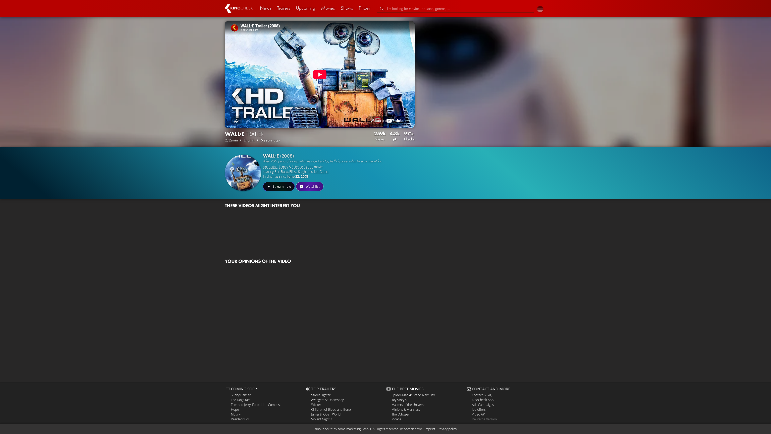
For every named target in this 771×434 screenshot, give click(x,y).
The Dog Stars (240, 400)
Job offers (478, 409)
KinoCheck (321, 429)
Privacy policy (447, 429)
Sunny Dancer (241, 395)
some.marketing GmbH (354, 429)
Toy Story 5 (399, 400)
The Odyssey (400, 414)
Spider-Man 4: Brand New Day (413, 395)
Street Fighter (320, 395)
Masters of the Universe (408, 405)
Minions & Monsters (406, 409)
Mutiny (236, 414)
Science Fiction (302, 167)
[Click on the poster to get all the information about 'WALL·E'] (243, 173)
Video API (478, 414)
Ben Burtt (281, 171)
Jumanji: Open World (326, 414)
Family (283, 167)
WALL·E (278, 156)
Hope (235, 409)
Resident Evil (240, 419)
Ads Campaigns (483, 405)
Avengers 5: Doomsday (327, 400)
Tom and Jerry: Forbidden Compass (256, 405)
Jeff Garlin (321, 171)
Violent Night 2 (321, 419)
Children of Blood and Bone (331, 409)
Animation (270, 167)
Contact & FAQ (482, 395)
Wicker (316, 405)
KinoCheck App (483, 400)
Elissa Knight (298, 171)
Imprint (430, 429)
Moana (396, 419)
